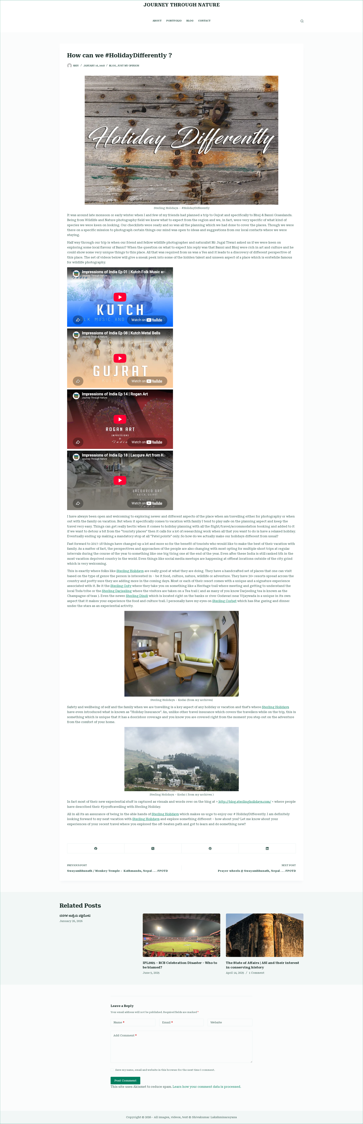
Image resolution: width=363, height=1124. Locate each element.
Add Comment (125, 1035)
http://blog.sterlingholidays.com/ (244, 801)
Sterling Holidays (130, 571)
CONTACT (204, 20)
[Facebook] (95, 848)
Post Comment (125, 1080)
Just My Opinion (128, 65)
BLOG (189, 20)
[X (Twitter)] (153, 848)
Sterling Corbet (224, 601)
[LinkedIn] (267, 848)
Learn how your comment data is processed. (207, 1087)
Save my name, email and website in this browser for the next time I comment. (165, 1069)
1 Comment (256, 972)
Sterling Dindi (137, 596)
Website (216, 1022)
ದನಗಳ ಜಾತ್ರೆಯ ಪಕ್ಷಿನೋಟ (75, 915)
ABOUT (157, 20)
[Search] (302, 21)
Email (167, 1022)
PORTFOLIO (174, 20)
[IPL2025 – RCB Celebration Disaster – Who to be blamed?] (181, 935)
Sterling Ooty (120, 586)
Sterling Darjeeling (117, 591)
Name (118, 1022)
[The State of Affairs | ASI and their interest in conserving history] (264, 935)
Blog (112, 65)
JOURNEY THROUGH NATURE (181, 5)
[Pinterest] (210, 848)
